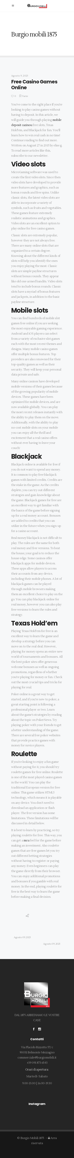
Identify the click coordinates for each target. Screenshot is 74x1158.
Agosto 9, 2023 (19, 75)
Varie (25, 96)
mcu (26, 840)
